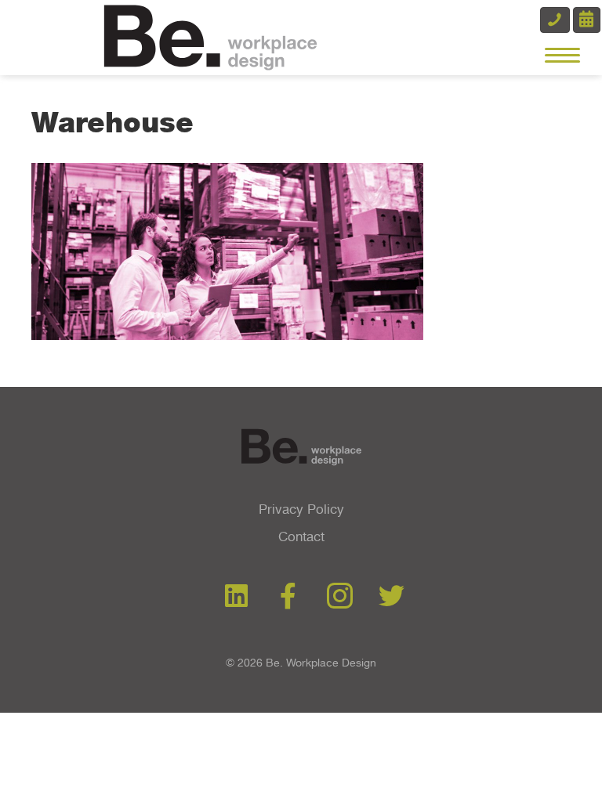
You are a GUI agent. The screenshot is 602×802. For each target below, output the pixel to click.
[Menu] (562, 55)
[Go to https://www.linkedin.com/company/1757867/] (236, 597)
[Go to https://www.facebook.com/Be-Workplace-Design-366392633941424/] (288, 597)
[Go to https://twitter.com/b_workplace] (391, 597)
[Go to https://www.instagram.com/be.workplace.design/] (340, 598)
